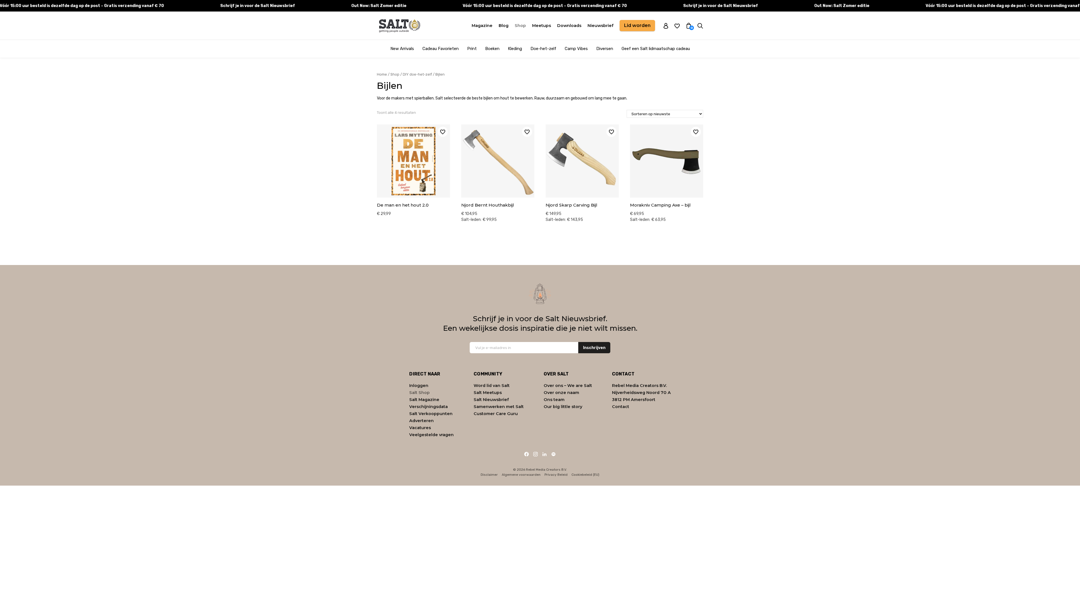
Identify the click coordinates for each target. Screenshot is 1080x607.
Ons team (554, 399)
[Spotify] (553, 454)
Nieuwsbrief (600, 25)
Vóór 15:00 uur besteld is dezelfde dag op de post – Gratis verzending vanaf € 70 (545, 5)
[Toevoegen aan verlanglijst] (443, 132)
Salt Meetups (488, 392)
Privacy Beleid (556, 475)
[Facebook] (526, 454)
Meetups (541, 25)
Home (382, 74)
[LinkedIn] (544, 454)
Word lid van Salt (492, 385)
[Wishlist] (677, 25)
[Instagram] (535, 454)
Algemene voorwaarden (521, 475)
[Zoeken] (700, 26)
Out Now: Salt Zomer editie (378, 5)
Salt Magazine (424, 399)
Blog (503, 25)
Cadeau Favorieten (440, 48)
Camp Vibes (576, 48)
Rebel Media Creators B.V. (639, 385)
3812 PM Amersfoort (633, 399)
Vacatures (420, 427)
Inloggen (418, 385)
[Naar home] (399, 26)
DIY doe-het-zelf (417, 74)
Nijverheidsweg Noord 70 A (641, 392)
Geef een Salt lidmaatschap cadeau (656, 48)
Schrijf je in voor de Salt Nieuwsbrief (257, 5)
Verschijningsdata (428, 406)
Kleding (515, 48)
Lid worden (637, 25)
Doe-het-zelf (543, 48)
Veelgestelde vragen (431, 434)
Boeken (492, 48)
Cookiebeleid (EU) (585, 475)
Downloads (569, 25)
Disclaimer (489, 475)
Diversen (604, 48)
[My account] (665, 25)
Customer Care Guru (496, 413)
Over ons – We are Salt (568, 385)
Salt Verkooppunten (431, 413)
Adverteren (421, 420)
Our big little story (563, 406)
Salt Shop (419, 392)
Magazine (482, 25)
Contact (620, 406)
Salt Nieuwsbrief (491, 399)
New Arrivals (402, 48)
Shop (520, 25)
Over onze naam (561, 392)
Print (472, 48)
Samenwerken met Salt (499, 406)
